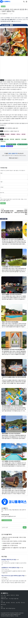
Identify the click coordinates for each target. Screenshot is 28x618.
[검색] (25, 527)
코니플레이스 (4, 13)
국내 (2, 601)
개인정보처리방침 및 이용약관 (7, 615)
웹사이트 (2, 192)
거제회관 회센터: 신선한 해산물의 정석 (11, 543)
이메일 (2, 187)
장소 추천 (3, 6)
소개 (2, 595)
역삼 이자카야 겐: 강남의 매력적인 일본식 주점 (12, 575)
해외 (2, 606)
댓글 (1, 173)
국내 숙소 (13, 602)
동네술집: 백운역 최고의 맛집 (8, 559)
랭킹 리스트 (3, 604)
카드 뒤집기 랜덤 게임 (13, 598)
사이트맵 (16, 615)
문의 (5, 595)
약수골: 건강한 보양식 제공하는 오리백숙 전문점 (14, 541)
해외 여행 (3, 608)
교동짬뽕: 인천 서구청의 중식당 (10, 545)
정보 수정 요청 (9, 146)
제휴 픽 (8, 595)
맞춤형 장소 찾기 (4, 598)
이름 (1, 181)
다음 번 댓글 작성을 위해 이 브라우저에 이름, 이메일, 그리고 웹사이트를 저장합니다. (13, 200)
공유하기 (3, 146)
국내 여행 (3, 602)
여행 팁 (17, 595)
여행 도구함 (3, 597)
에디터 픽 (13, 595)
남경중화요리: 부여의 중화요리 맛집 (10, 567)
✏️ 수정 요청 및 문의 (6, 520)
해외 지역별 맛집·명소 (10, 608)
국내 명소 (8, 602)
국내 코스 (23, 602)
